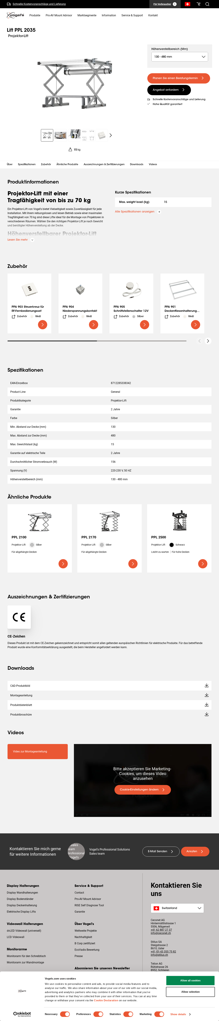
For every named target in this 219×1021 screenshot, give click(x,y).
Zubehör (46, 164)
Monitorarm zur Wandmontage (25, 962)
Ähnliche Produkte (67, 164)
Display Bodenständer (20, 899)
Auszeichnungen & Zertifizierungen (104, 164)
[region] (74, 84)
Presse (79, 956)
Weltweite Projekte (86, 930)
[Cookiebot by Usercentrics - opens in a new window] (22, 1014)
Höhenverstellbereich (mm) (169, 49)
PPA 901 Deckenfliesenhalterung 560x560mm (181, 311)
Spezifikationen (27, 164)
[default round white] (208, 341)
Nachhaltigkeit (83, 937)
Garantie (80, 911)
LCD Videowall (15, 937)
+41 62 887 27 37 (161, 929)
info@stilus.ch (159, 955)
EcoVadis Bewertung (87, 949)
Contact (79, 892)
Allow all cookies (190, 980)
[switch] (98, 1014)
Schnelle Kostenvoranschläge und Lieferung (39, 4)
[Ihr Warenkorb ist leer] (198, 4)
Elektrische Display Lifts (21, 911)
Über (9, 164)
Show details (178, 1014)
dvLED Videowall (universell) (24, 930)
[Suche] (187, 5)
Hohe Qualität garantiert (167, 104)
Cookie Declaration (106, 1000)
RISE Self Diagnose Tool (89, 905)
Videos (153, 164)
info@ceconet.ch (161, 933)
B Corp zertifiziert (85, 943)
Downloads (136, 164)
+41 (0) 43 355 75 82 (163, 951)
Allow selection (190, 991)
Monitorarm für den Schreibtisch (26, 956)
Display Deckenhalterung (22, 905)
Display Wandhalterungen (22, 892)
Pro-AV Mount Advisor (88, 899)
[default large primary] (42, 324)
